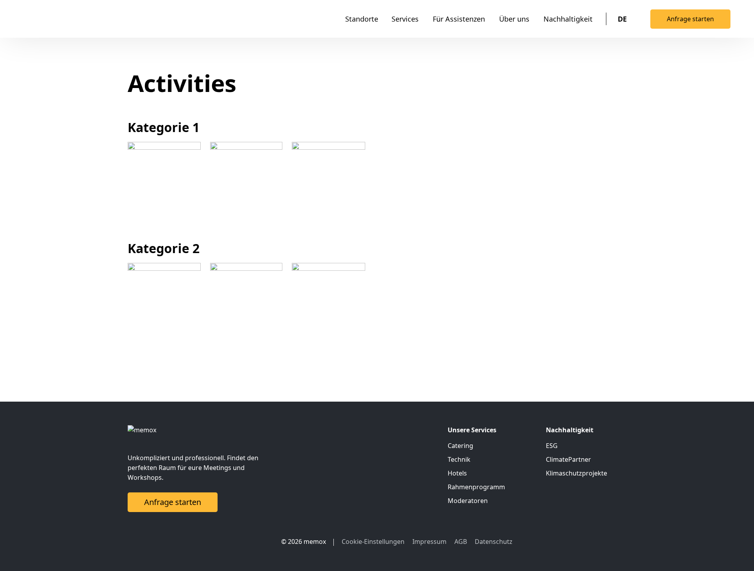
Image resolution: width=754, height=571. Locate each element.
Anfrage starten (690, 19)
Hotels (457, 473)
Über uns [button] (514, 19)
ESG (552, 445)
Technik (459, 459)
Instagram (263, 541)
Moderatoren (468, 500)
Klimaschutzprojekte (576, 473)
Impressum (429, 541)
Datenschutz (493, 541)
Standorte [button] (361, 19)
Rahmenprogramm (476, 487)
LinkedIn (248, 541)
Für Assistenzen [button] (459, 19)
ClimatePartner (568, 459)
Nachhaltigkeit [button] (568, 19)
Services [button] (405, 19)
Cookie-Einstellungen (373, 541)
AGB (460, 541)
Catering (460, 445)
